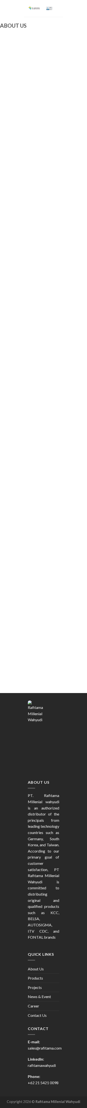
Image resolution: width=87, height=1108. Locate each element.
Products (35, 978)
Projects (35, 987)
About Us (36, 969)
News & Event (39, 996)
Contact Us (37, 1015)
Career (33, 1006)
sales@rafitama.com (45, 1048)
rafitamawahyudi (42, 1065)
